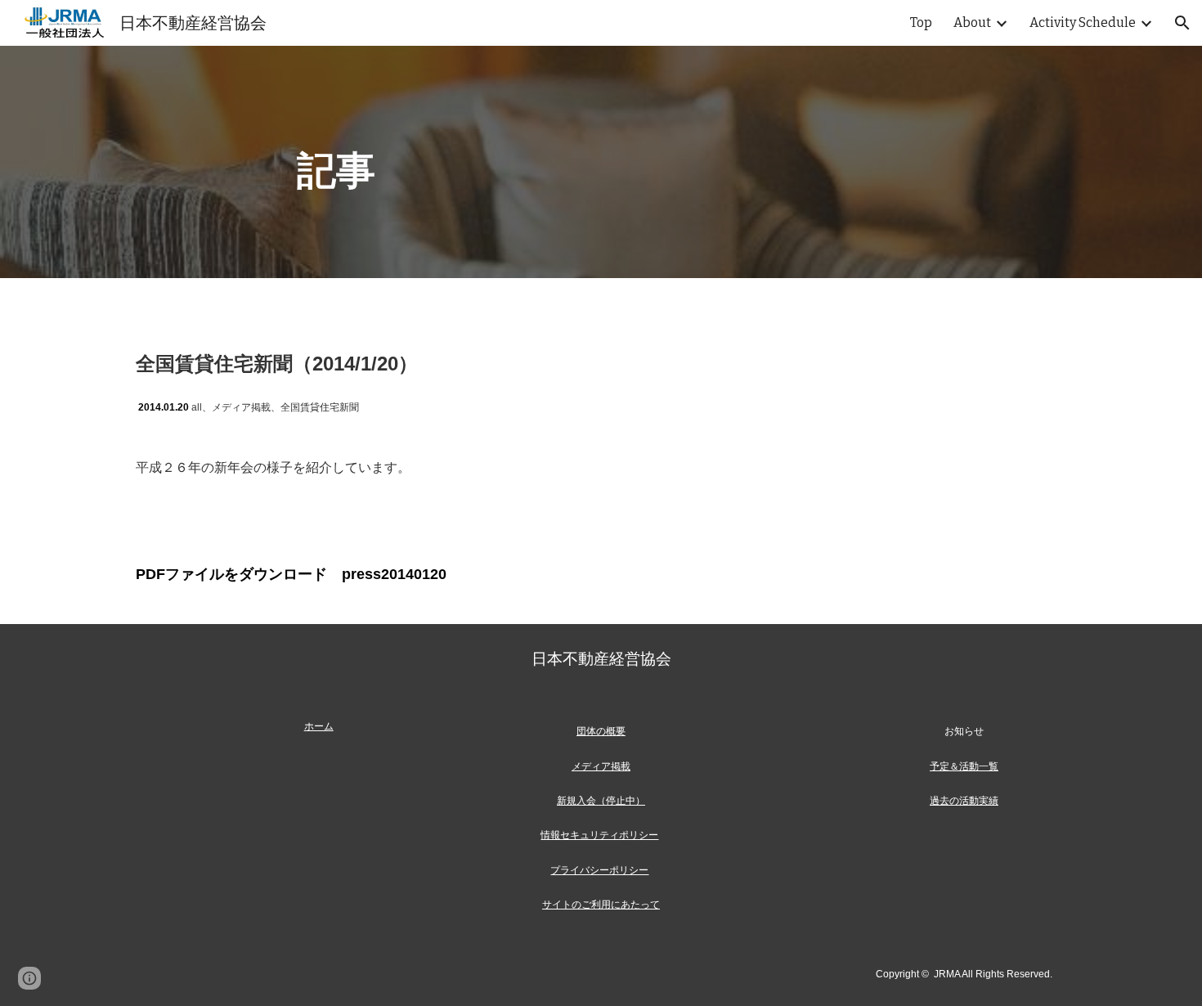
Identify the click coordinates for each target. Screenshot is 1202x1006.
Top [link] (921, 22)
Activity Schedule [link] (1082, 22)
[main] (601, 162)
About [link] (972, 22)
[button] (1182, 23)
